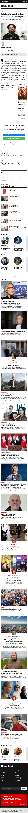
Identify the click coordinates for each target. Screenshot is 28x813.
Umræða (3, 777)
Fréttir (2, 770)
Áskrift (16, 774)
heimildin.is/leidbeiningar (19, 144)
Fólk (2, 774)
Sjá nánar (15, 811)
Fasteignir (17, 770)
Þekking (3, 778)
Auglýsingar (17, 780)
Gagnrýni (3, 11)
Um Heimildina (18, 777)
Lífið (2, 780)
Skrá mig (24, 788)
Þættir (2, 781)
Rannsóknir (3, 772)
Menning (3, 775)
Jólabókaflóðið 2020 (10, 11)
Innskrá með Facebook (14, 135)
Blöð (16, 772)
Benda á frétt (18, 778)
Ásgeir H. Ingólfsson (6, 47)
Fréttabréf (17, 775)
